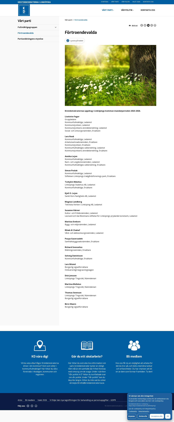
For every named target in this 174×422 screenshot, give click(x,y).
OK (168, 416)
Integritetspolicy (143, 411)
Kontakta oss (148, 2)
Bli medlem (30, 400)
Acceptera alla (156, 416)
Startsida (104, 2)
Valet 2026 (136, 2)
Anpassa (131, 416)
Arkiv (20, 400)
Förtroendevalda (25, 33)
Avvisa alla (143, 416)
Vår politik (126, 2)
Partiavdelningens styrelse (30, 39)
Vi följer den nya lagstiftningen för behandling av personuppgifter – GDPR (83, 400)
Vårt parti (115, 2)
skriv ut (135, 25)
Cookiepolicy (133, 411)
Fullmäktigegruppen (27, 27)
